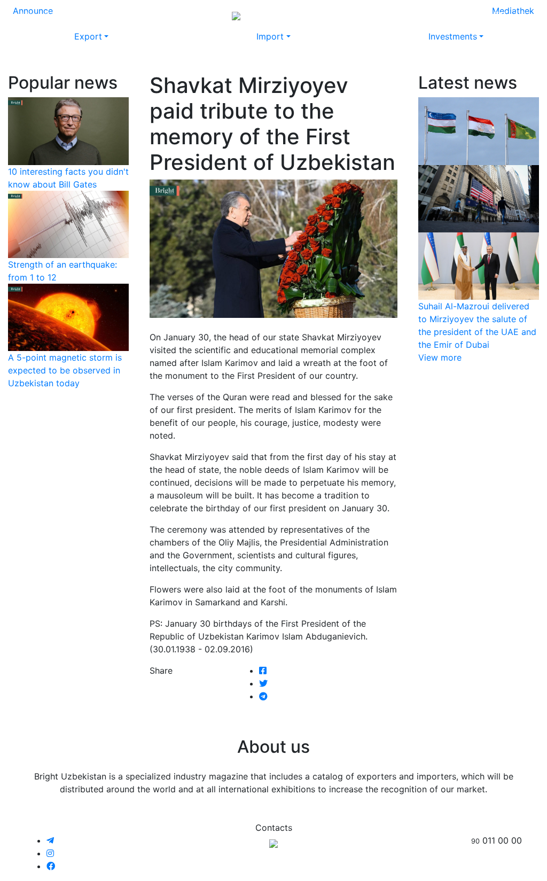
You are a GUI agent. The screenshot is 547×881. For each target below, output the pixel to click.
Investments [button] (452, 36)
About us (376, 15)
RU (480, 15)
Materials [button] (124, 15)
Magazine (40, 15)
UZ (520, 15)
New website (323, 15)
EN (500, 15)
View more (440, 357)
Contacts (421, 15)
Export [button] (88, 36)
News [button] (79, 15)
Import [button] (270, 36)
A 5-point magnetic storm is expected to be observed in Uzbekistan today (65, 370)
